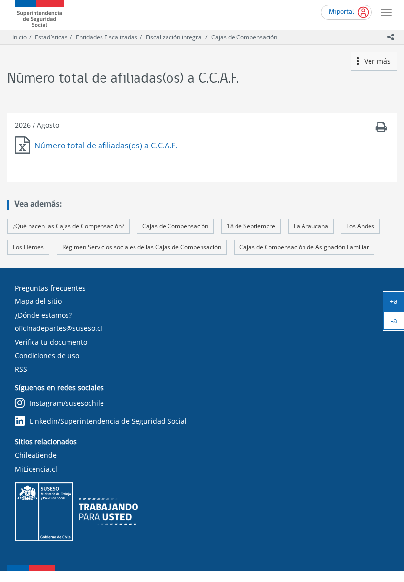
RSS (21, 369)
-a (397, 322)
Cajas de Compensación (244, 37)
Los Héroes (28, 247)
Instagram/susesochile (67, 403)
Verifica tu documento (51, 342)
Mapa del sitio (38, 301)
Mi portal (341, 12)
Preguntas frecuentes (50, 287)
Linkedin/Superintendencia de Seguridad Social (108, 421)
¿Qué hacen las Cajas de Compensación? (68, 226)
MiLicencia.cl (36, 468)
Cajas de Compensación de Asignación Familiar (304, 247)
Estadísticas (51, 37)
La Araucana (311, 226)
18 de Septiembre (251, 226)
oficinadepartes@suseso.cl (58, 328)
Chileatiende (36, 455)
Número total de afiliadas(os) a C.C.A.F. (105, 145)
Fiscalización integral (174, 37)
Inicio (19, 37)
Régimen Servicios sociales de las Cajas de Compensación (141, 247)
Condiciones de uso (47, 355)
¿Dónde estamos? (43, 315)
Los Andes (360, 226)
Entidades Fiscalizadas (106, 37)
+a (397, 303)
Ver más (374, 61)
